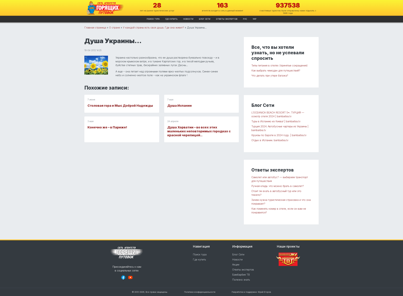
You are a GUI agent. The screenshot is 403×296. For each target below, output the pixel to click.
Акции (235, 264)
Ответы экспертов (226, 19)
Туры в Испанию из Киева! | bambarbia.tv (276, 121)
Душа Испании (179, 105)
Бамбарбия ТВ (241, 274)
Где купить (171, 19)
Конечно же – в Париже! (107, 127)
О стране (114, 27)
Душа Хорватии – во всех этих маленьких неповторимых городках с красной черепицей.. (199, 131)
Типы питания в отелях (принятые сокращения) (279, 65)
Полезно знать (241, 279)
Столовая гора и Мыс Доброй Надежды (120, 105)
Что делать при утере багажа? (269, 75)
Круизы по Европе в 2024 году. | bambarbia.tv (279, 135)
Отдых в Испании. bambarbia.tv (269, 140)
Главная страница (95, 27)
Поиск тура (153, 19)
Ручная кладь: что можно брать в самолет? (277, 186)
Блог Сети (204, 19)
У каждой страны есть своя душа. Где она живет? (153, 27)
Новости (188, 19)
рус (245, 19)
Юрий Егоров (264, 292)
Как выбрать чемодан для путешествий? (275, 70)
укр (254, 19)
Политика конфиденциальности (199, 292)
